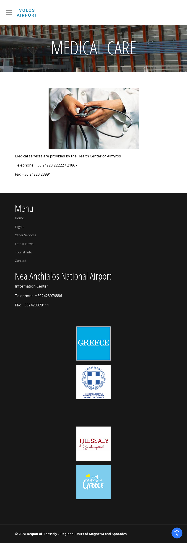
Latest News (24, 244)
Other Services (25, 235)
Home (19, 218)
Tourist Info (23, 252)
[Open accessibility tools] (176, 533)
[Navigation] (9, 12)
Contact (20, 260)
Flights (19, 227)
